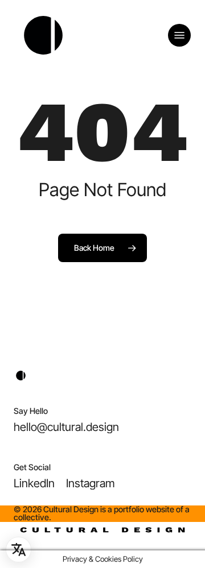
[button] (179, 35)
